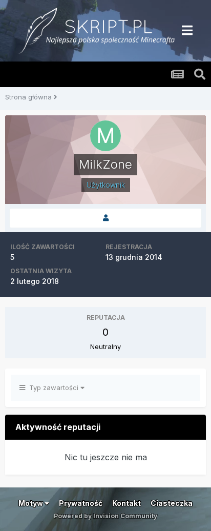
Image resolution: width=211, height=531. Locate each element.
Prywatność (80, 503)
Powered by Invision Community (105, 516)
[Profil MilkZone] (105, 218)
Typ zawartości (52, 387)
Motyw (31, 503)
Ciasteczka (172, 503)
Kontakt (126, 503)
